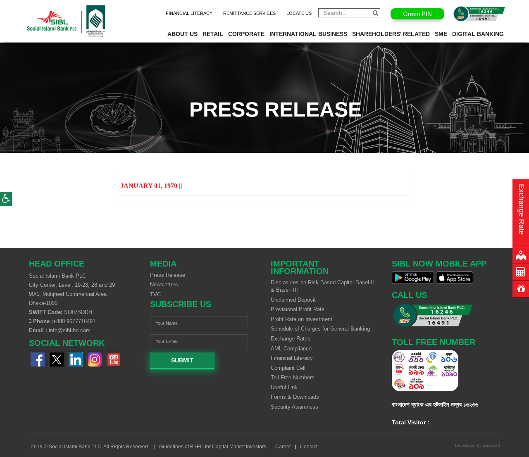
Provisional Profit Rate (297, 309)
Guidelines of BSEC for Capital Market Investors (212, 447)
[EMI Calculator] (520, 272)
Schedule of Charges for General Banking (320, 329)
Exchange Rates (290, 339)
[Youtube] (113, 359)
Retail (213, 34)
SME (441, 34)
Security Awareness (294, 407)
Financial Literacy (189, 13)
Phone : (42, 321)
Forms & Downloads (295, 397)
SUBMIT (182, 360)
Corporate (246, 34)
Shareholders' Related (391, 34)
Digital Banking (478, 34)
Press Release (167, 275)
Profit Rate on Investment (301, 319)
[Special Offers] (520, 289)
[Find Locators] (520, 255)
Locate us (299, 13)
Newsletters (164, 284)
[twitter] (56, 359)
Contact (308, 447)
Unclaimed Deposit (293, 300)
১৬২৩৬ (470, 404)
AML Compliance (291, 348)
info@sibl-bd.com (70, 330)
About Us (182, 34)
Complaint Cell (288, 368)
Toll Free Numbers (293, 377)
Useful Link (284, 387)
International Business (308, 34)
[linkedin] (75, 359)
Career (283, 447)
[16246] (446, 315)
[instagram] (94, 359)
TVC (155, 294)
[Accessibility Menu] (6, 199)
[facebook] (37, 359)
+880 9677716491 (74, 321)
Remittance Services (249, 13)
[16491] (479, 14)
